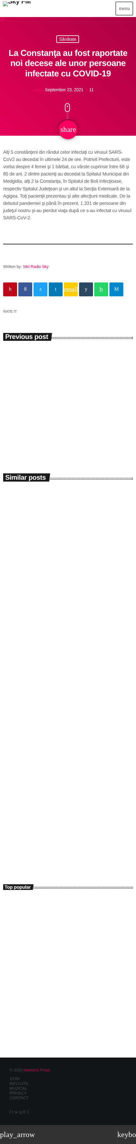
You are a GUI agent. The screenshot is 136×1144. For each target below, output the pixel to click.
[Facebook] (24, 1112)
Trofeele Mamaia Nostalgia (46, 593)
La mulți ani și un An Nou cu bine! (70, 963)
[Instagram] (20, 1112)
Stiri (14, 583)
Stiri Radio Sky (35, 266)
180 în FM (23, 847)
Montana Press (36, 1070)
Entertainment (21, 836)
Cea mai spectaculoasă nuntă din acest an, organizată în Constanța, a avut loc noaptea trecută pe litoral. (69, 907)
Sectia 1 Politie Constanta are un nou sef (56, 991)
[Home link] (17, 8)
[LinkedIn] (12, 1112)
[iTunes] (16, 1112)
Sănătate (67, 39)
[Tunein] (10, 1112)
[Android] (28, 1112)
